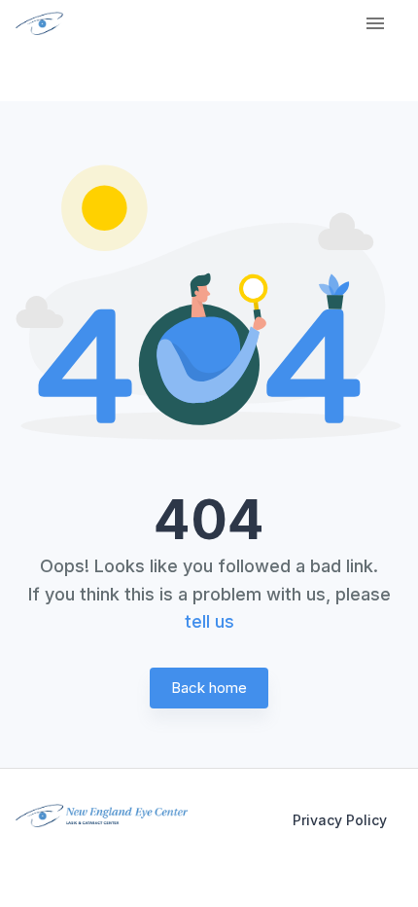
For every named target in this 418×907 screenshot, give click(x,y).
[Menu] (375, 23)
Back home (209, 687)
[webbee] (33, 23)
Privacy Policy (340, 820)
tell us (209, 621)
